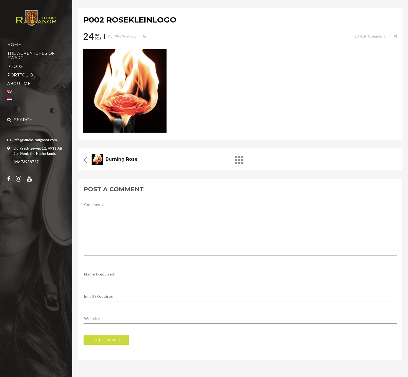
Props (15, 66)
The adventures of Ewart (31, 55)
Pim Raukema (125, 36)
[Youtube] (32, 178)
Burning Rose (121, 159)
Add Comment (372, 36)
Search (23, 119)
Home (14, 45)
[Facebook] (11, 178)
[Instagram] (21, 178)
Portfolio (20, 75)
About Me (19, 83)
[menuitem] (36, 91)
